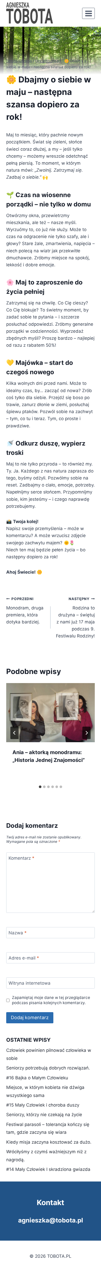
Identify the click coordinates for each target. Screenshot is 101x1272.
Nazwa (18, 932)
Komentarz (21, 858)
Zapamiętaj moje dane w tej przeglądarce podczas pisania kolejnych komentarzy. (51, 1000)
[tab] (40, 787)
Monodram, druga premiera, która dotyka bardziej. (25, 610)
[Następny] (86, 733)
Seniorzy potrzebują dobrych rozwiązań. (48, 1068)
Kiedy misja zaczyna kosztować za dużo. (48, 1142)
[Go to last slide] (14, 733)
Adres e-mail (24, 958)
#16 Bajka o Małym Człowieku (37, 1077)
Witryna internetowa (30, 983)
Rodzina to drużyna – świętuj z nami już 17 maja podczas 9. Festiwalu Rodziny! (75, 617)
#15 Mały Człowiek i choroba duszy (42, 1105)
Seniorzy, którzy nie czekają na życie (44, 1114)
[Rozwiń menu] (88, 13)
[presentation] (50, 712)
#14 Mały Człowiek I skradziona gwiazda (48, 1169)
